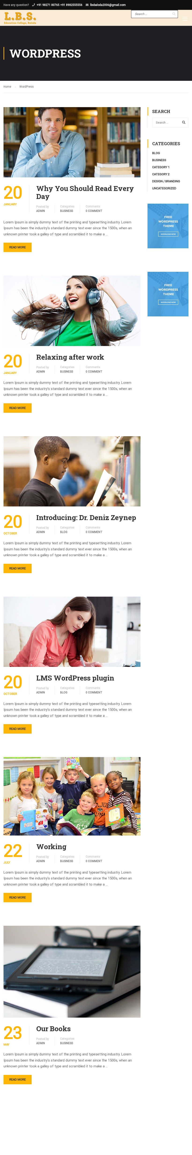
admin (40, 211)
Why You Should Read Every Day (85, 192)
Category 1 (161, 167)
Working (51, 847)
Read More (17, 247)
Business (66, 211)
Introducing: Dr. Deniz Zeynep (86, 517)
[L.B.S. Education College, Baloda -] (20, 17)
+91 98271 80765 (48, 5)
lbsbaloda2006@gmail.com (108, 5)
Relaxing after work (70, 357)
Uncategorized (164, 188)
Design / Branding (166, 181)
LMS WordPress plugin (75, 678)
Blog (63, 532)
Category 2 (161, 174)
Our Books (53, 1029)
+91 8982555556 (71, 5)
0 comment (94, 211)
